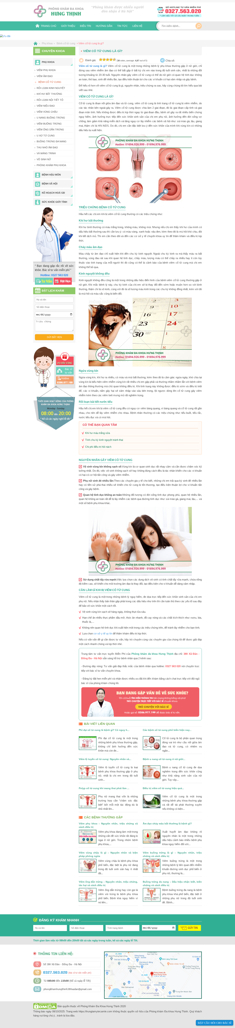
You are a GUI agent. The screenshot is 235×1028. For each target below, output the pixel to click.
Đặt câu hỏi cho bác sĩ (214, 1022)
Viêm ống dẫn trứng (50, 129)
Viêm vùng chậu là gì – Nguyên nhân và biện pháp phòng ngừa (108, 854)
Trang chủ (48, 25)
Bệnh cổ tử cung (49, 82)
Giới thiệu (68, 25)
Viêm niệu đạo (46, 105)
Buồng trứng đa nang (51, 141)
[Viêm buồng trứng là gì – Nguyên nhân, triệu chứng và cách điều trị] (152, 866)
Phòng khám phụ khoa (51, 165)
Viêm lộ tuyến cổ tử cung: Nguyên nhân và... (105, 759)
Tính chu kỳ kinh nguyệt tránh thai (104, 439)
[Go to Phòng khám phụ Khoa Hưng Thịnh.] (35, 43)
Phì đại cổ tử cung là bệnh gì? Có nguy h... (104, 730)
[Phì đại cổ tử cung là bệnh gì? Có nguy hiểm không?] (88, 743)
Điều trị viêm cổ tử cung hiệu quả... (163, 788)
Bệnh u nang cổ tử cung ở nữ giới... (164, 759)
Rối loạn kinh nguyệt (51, 88)
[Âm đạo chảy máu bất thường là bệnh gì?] (152, 837)
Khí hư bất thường (49, 93)
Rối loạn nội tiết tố (50, 100)
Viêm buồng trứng (49, 123)
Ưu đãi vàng (64, 363)
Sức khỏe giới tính (54, 202)
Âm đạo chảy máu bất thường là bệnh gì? (167, 823)
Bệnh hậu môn (51, 174)
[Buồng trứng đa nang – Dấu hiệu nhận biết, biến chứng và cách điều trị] (152, 895)
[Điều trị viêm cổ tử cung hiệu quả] (152, 801)
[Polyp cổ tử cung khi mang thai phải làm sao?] (88, 801)
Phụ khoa (48, 62)
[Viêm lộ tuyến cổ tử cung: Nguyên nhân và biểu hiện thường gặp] (88, 772)
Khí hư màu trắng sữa (97, 432)
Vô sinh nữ (44, 159)
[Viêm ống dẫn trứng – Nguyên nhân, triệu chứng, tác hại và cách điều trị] (88, 895)
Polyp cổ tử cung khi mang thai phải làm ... (104, 788)
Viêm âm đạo (45, 76)
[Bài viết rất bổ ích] (111, 59)
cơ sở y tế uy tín (103, 633)
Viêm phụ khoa (46, 70)
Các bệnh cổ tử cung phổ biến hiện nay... (167, 730)
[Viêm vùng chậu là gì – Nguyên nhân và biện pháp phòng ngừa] (88, 866)
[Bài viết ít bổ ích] (104, 59)
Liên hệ (137, 25)
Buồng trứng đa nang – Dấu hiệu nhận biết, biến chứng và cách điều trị (172, 883)
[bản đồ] (153, 996)
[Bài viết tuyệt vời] (114, 59)
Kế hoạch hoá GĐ (53, 192)
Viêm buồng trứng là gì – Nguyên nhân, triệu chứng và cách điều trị (172, 854)
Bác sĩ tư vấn (68, 371)
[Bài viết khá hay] (107, 59)
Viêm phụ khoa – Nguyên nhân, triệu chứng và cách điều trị (108, 825)
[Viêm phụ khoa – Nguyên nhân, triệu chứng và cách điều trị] (88, 837)
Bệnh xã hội (49, 183)
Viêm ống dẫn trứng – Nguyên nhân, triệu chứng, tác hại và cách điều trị (108, 883)
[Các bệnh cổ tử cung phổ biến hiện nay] (152, 743)
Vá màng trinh (46, 153)
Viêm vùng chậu (47, 111)
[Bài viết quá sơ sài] (100, 59)
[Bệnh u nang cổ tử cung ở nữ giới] (152, 772)
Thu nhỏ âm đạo (47, 147)
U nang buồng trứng (51, 117)
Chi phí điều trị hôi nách (98, 446)
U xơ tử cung (46, 135)
